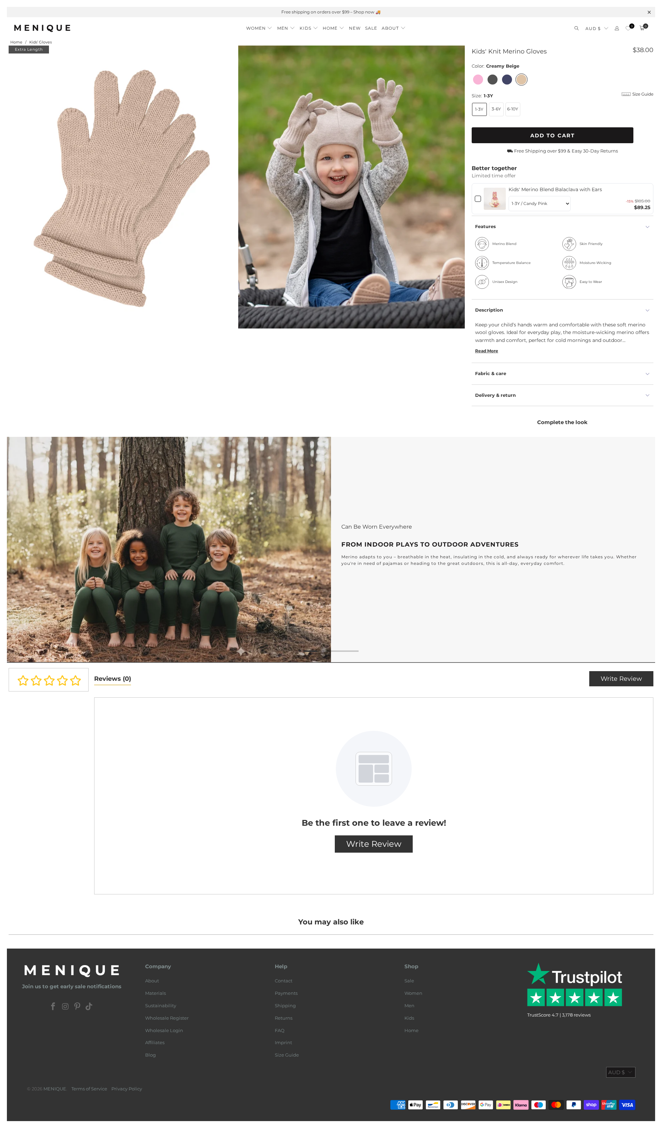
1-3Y (479, 109)
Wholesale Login (164, 1030)
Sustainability (160, 1005)
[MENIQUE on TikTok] (89, 1006)
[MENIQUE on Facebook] (53, 1006)
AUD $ (593, 28)
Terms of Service (89, 1088)
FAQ (279, 1030)
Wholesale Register (167, 1018)
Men (409, 1005)
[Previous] (23, 550)
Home (411, 1030)
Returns (283, 1018)
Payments (286, 993)
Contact (283, 980)
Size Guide (287, 1055)
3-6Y (496, 108)
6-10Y (512, 108)
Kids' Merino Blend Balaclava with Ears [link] (555, 189)
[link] (495, 198)
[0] (628, 28)
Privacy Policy (126, 1088)
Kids (409, 1018)
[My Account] (617, 28)
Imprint (283, 1042)
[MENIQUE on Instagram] (65, 1006)
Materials (155, 993)
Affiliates (154, 1042)
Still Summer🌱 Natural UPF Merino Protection (331, 11)
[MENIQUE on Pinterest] (77, 1006)
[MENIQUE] (42, 28)
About (152, 980)
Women (413, 993)
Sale (409, 980)
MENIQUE (54, 1088)
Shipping (285, 1005)
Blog (150, 1055)
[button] (259, 26)
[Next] (639, 550)
